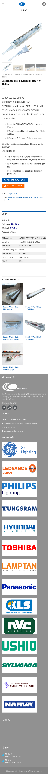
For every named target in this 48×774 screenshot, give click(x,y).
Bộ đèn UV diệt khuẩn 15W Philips (34, 308)
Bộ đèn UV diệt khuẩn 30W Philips (34, 338)
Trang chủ (6, 74)
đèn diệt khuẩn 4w (26, 197)
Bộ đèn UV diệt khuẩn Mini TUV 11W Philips (11, 338)
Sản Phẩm (16, 74)
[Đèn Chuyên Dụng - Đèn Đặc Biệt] (24, 4)
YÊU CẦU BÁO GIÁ (14, 186)
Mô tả (4, 214)
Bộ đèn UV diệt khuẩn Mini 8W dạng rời (11, 368)
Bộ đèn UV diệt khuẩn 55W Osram (11, 308)
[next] (42, 38)
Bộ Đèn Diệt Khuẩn (15, 194)
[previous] (5, 38)
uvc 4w (7, 200)
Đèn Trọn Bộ (27, 74)
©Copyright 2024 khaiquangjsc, (17, 771)
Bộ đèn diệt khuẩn (14, 197)
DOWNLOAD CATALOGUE (14, 180)
